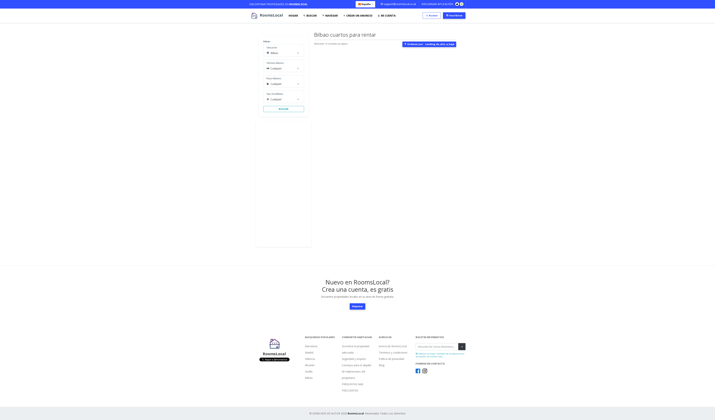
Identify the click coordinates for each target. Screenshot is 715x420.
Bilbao (309, 378)
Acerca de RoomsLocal (393, 346)
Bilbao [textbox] (274, 53)
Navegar (331, 15)
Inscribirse (455, 15)
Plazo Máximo (273, 78)
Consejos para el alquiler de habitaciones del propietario (356, 371)
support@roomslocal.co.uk (399, 4)
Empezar (357, 306)
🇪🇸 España (364, 4)
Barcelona (311, 346)
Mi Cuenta (388, 15)
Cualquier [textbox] (276, 68)
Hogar (293, 15)
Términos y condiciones (393, 352)
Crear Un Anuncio (359, 15)
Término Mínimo (275, 63)
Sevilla (308, 371)
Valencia (310, 359)
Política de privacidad (391, 359)
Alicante (309, 365)
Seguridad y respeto (354, 359)
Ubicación (271, 47)
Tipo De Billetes (274, 94)
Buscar (311, 15)
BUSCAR (283, 109)
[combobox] (284, 53)
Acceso (433, 15)
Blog (381, 365)
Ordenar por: (430, 44)
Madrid (309, 352)
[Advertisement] (284, 184)
